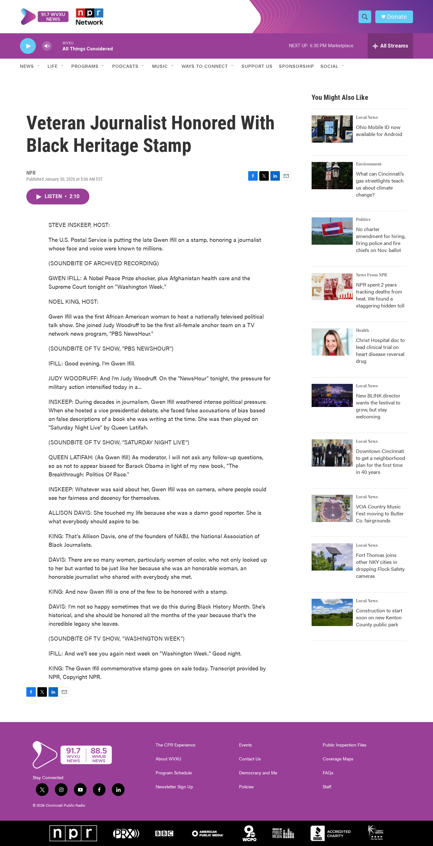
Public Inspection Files (344, 744)
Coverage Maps (338, 758)
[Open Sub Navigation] (38, 65)
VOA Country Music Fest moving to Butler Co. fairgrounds (380, 513)
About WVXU (168, 758)
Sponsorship (296, 66)
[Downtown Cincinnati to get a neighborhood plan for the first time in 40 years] (332, 453)
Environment (369, 164)
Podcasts (125, 66)
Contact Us (250, 758)
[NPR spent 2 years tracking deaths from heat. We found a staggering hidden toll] (332, 286)
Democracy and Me (258, 772)
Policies (246, 786)
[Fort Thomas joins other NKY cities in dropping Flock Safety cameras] (332, 557)
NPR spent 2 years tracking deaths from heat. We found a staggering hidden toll (380, 295)
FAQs (328, 772)
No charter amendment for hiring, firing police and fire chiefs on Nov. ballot (380, 239)
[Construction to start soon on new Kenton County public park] (332, 612)
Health (362, 330)
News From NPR (371, 275)
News (27, 66)
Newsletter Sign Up (174, 786)
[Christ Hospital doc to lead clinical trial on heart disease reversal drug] (332, 342)
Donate (397, 16)
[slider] (57, 45)
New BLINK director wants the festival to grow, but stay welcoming (378, 406)
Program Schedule (174, 772)
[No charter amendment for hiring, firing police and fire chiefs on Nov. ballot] (332, 231)
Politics (363, 219)
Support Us (257, 66)
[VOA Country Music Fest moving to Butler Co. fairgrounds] (332, 508)
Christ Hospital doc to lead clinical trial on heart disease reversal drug (380, 350)
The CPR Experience (175, 744)
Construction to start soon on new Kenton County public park (379, 617)
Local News (367, 117)
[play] (28, 46)
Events (245, 744)
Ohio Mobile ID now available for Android (379, 130)
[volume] (47, 46)
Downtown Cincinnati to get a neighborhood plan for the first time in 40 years (380, 461)
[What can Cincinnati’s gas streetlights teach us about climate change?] (332, 175)
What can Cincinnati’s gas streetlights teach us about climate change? (380, 184)
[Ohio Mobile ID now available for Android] (332, 129)
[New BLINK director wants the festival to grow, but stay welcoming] (332, 395)
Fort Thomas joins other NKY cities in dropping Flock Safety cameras (380, 565)
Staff (327, 786)
